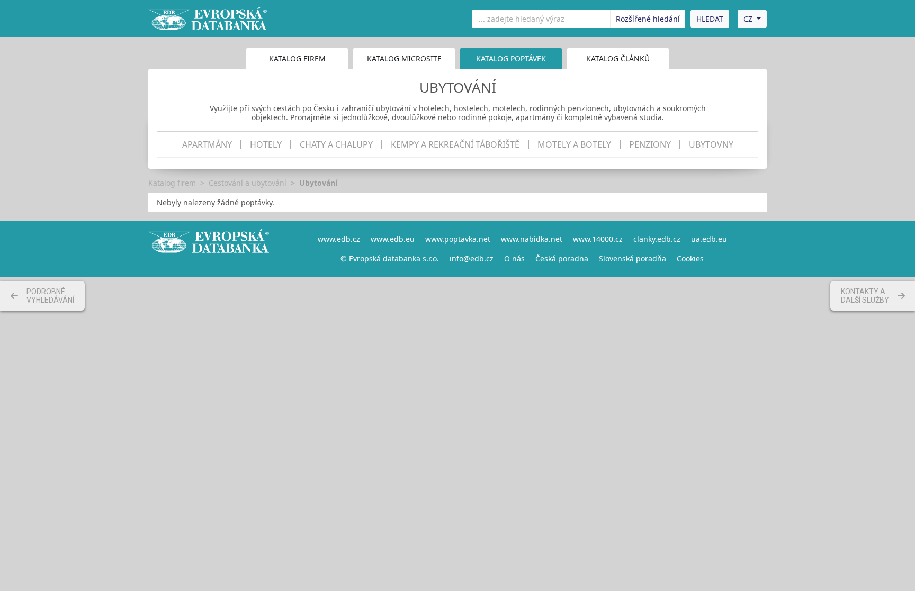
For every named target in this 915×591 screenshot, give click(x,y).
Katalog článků (618, 58)
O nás (514, 258)
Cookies (690, 258)
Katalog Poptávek (511, 58)
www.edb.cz (339, 239)
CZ (747, 19)
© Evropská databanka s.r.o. (389, 258)
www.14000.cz (598, 239)
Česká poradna (561, 258)
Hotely (266, 144)
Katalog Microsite (404, 58)
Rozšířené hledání (648, 19)
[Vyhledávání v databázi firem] (208, 248)
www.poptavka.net (457, 239)
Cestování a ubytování (247, 183)
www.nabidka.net (531, 239)
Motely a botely (574, 144)
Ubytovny (711, 144)
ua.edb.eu (709, 239)
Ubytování (318, 183)
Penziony (650, 144)
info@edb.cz (472, 258)
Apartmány (207, 144)
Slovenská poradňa (632, 258)
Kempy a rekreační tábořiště (455, 144)
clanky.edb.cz (656, 239)
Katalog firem (297, 58)
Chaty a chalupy (336, 144)
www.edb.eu (393, 239)
